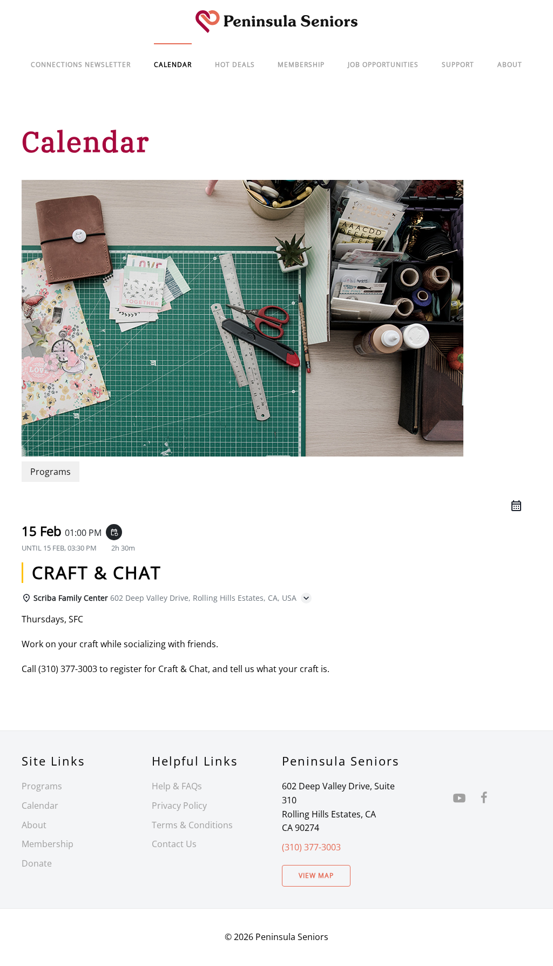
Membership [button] (301, 64)
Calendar (40, 805)
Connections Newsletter (81, 64)
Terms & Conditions (192, 825)
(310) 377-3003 (311, 847)
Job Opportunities (383, 64)
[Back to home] (276, 21)
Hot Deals (235, 64)
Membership (47, 844)
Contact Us (174, 844)
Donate (37, 863)
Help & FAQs (177, 786)
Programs (42, 786)
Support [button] (458, 64)
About (509, 64)
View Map (316, 875)
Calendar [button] (173, 64)
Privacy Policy (179, 805)
